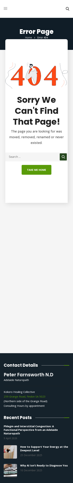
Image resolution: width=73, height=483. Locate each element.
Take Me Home (36, 170)
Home (28, 37)
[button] (67, 9)
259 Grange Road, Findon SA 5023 (25, 396)
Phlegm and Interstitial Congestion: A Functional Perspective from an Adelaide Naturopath (31, 429)
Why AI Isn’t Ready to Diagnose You (44, 465)
